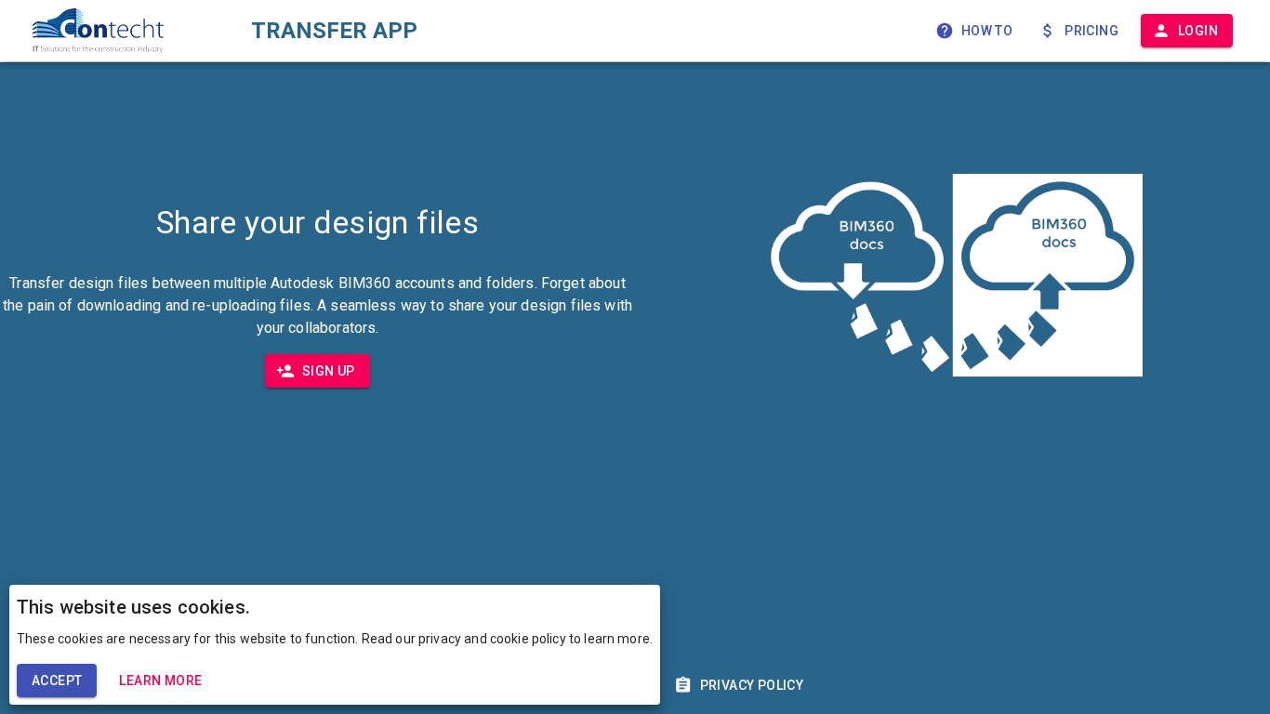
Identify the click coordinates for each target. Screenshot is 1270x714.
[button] (976, 31)
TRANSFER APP (334, 31)
